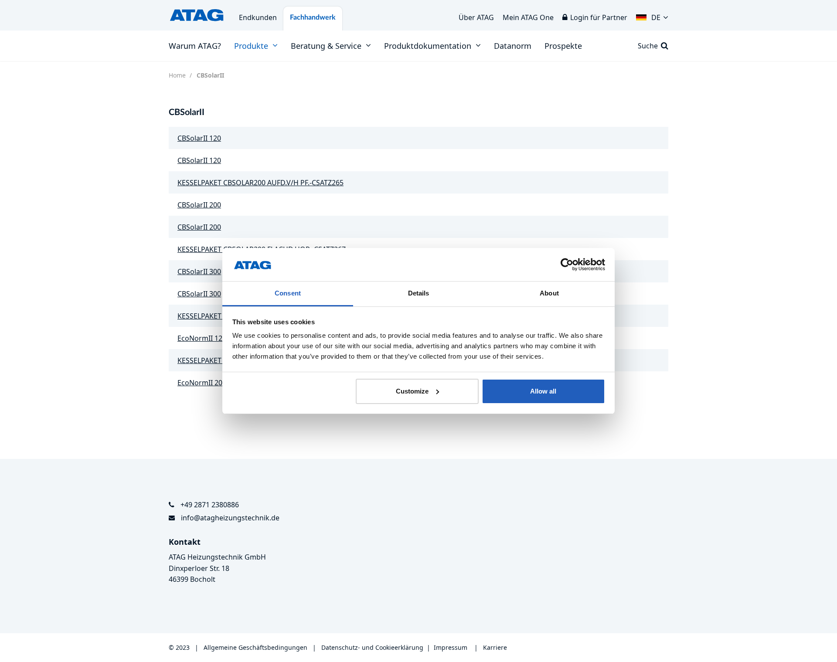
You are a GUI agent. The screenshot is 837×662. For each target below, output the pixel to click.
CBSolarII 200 (199, 205)
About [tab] (549, 293)
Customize (412, 391)
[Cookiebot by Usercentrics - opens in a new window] (567, 264)
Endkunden (258, 17)
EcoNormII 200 (201, 382)
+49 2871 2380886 (209, 504)
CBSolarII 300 (199, 271)
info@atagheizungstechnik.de (230, 518)
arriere (497, 647)
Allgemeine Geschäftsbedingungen (256, 647)
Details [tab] (418, 293)
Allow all (543, 391)
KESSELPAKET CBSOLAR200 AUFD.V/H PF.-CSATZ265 (260, 182)
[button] (652, 15)
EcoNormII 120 (201, 338)
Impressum (450, 647)
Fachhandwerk (313, 17)
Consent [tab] (288, 293)
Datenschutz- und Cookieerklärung (372, 647)
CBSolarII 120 (199, 138)
